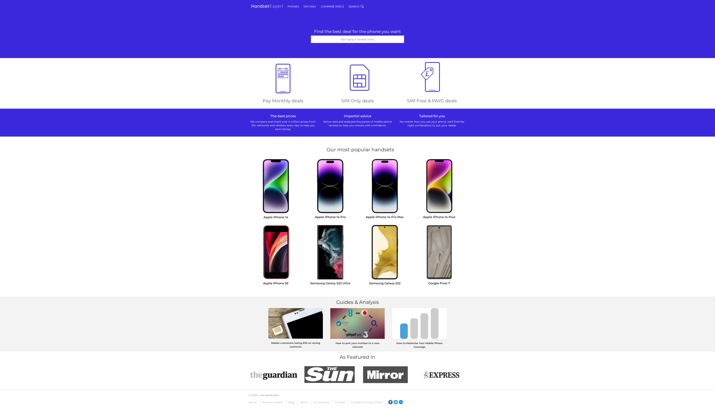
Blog (291, 402)
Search (353, 6)
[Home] (267, 6)
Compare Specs (332, 6)
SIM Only (310, 6)
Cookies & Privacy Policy (367, 402)
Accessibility (322, 402)
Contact (340, 402)
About (304, 402)
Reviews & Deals (272, 402)
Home (253, 402)
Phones (293, 6)
